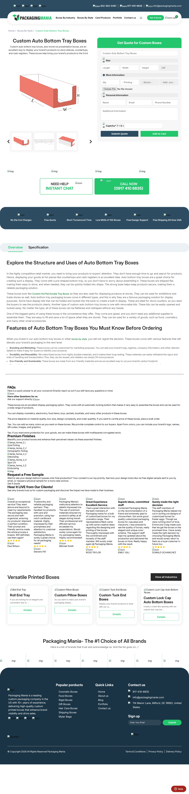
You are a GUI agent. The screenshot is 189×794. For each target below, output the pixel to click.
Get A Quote (13, 483)
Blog (100, 700)
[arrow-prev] (10, 525)
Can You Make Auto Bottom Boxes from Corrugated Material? (37, 430)
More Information (115, 75)
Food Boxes (65, 695)
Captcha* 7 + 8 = (115, 125)
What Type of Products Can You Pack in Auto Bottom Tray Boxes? (39, 410)
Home (11, 30)
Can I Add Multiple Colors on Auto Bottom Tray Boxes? (34, 421)
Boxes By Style (85, 17)
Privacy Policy (155, 751)
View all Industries (166, 577)
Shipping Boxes (68, 712)
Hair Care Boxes (68, 708)
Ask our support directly (20, 399)
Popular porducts (69, 685)
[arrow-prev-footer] (2, 660)
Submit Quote (119, 133)
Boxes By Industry (65, 17)
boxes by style (79, 339)
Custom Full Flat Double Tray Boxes (50, 293)
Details (28, 610)
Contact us (130, 17)
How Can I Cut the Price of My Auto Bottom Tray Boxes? (34, 416)
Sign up (134, 716)
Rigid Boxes (65, 700)
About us (103, 695)
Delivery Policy (174, 751)
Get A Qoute (155, 17)
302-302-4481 (108, 5)
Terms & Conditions (135, 751)
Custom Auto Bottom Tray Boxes (52, 30)
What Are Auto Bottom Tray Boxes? (24, 402)
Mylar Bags (65, 716)
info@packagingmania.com (167, 5)
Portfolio (117, 17)
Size (108, 60)
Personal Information (117, 95)
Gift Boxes (64, 704)
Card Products (103, 17)
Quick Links (104, 685)
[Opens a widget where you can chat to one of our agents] (178, 789)
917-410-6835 (134, 5)
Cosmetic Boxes (68, 691)
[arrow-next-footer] (186, 660)
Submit (172, 722)
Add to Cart (159, 133)
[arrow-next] (178, 525)
